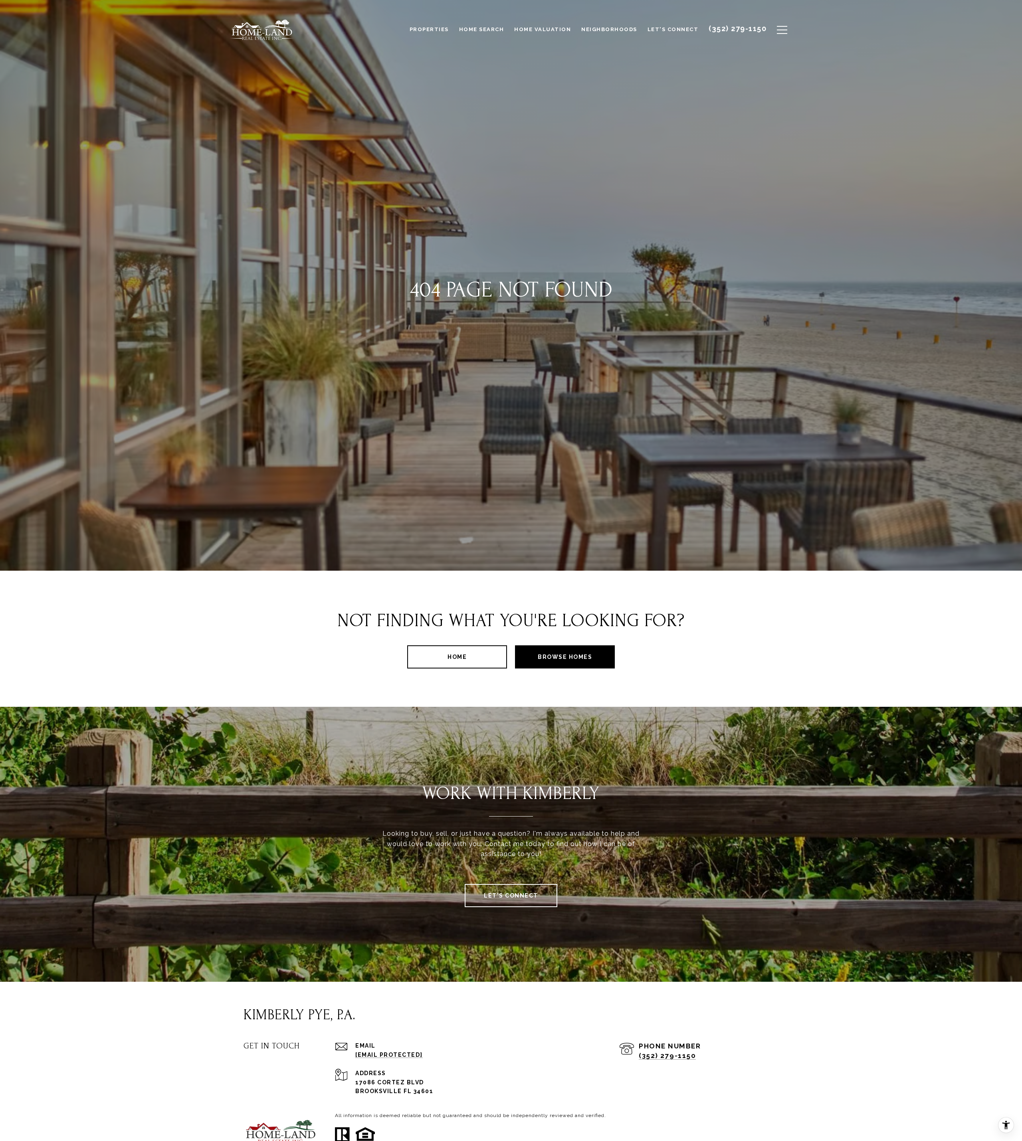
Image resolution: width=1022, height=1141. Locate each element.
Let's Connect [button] (511, 895)
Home (457, 657)
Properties (429, 29)
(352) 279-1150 (667, 1056)
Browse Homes (565, 657)
